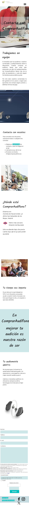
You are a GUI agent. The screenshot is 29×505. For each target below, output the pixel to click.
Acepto (4, 480)
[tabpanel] (14, 27)
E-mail (2, 440)
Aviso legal (5, 498)
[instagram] (23, 499)
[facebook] (19, 499)
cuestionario (16, 144)
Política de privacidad (8, 500)
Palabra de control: (14, 483)
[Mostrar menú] (25, 4)
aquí (8, 473)
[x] (19, 503)
